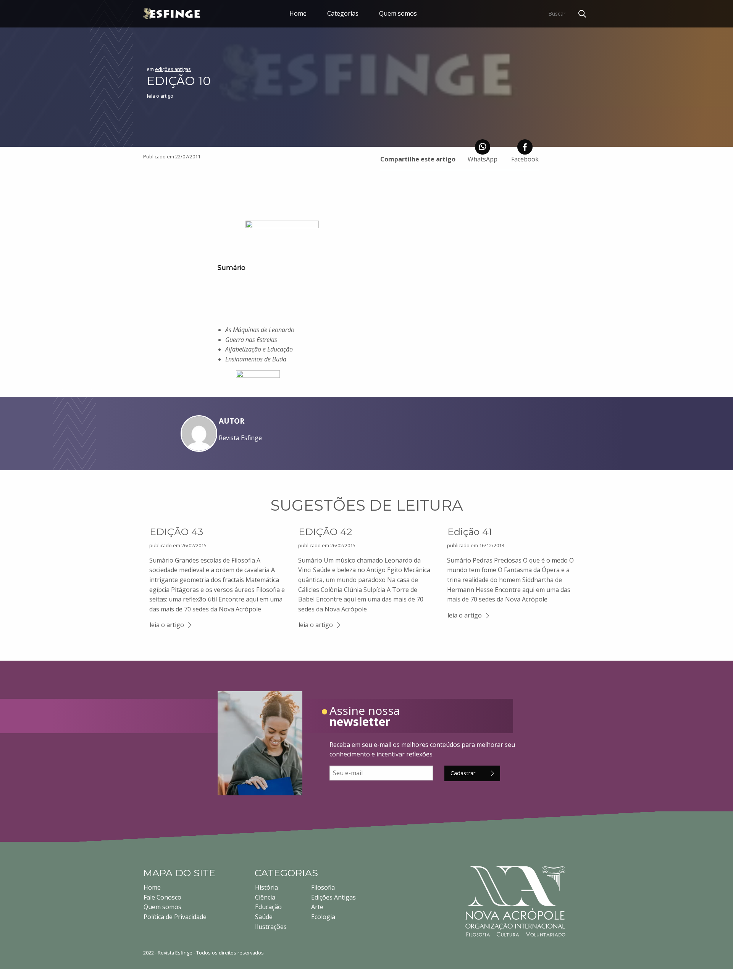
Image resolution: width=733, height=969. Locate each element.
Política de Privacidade (175, 917)
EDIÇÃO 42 (325, 531)
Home (298, 13)
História (266, 887)
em (169, 69)
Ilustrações (271, 926)
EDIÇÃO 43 (176, 531)
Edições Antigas (333, 897)
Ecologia (323, 917)
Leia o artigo (160, 95)
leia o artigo (167, 625)
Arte (317, 907)
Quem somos (398, 13)
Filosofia (323, 887)
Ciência (265, 897)
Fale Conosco (162, 897)
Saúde (264, 917)
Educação (268, 907)
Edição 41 (469, 531)
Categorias (342, 13)
